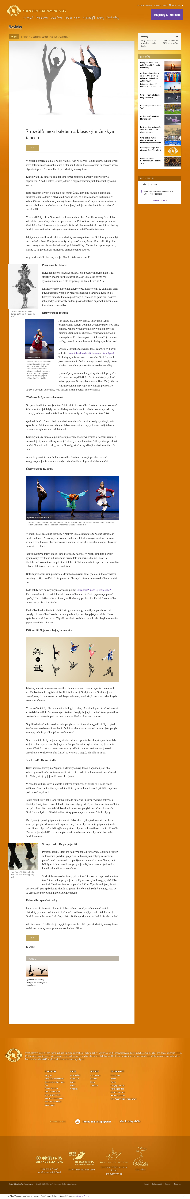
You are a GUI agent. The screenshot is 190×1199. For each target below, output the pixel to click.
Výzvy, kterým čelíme (52, 1095)
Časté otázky (112, 18)
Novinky (24, 36)
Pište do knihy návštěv (130, 1121)
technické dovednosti (79, 353)
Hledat (174, 5)
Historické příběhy (118, 1095)
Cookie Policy (83, 1196)
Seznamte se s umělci (53, 1101)
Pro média (140, 5)
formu (95, 353)
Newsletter (148, 5)
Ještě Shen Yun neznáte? (54, 1079)
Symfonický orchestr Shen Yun (54, 1083)
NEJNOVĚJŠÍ (89, 18)
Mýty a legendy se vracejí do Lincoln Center (148, 43)
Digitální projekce (117, 1089)
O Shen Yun (50, 1071)
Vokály (113, 1082)
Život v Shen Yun (51, 1088)
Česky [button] (180, 5)
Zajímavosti (157, 5)
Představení (42, 18)
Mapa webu (177, 1184)
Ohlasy (100, 18)
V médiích (74, 1089)
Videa (77, 18)
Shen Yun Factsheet (52, 1092)
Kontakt (165, 5)
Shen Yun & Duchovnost (54, 1098)
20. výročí (28, 18)
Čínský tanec (115, 1075)
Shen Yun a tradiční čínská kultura (124, 1099)
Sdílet (32, 148)
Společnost (56, 18)
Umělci (68, 18)
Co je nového (95, 1075)
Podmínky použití (157, 1184)
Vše (144, 184)
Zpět (15, 36)
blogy (92, 1082)
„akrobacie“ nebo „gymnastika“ (93, 590)
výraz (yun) (107, 353)
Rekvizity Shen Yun (118, 1092)
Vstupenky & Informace (166, 15)
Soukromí (168, 1184)
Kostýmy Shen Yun (118, 1085)
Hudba (113, 1079)
